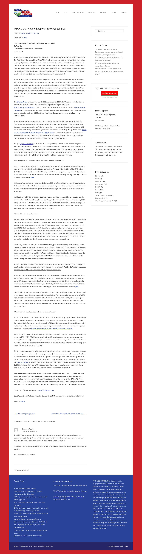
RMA (97, 192)
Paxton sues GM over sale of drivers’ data (28, 536)
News (65, 12)
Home (57, 12)
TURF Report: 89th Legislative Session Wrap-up (70, 491)
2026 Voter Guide (78, 12)
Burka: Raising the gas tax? (24, 414)
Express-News (22, 102)
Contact (123, 12)
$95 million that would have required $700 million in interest (51, 329)
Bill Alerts (98, 176)
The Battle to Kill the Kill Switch (106, 49)
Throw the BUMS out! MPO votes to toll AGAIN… (68, 414)
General (22, 401)
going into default (22, 362)
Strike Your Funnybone (103, 195)
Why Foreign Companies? (104, 201)
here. (25, 37)
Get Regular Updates (109, 93)
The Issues (91, 12)
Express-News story (26, 144)
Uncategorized (100, 198)
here (77, 286)
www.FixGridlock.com (46, 390)
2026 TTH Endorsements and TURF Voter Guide (70, 485)
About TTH (103, 12)
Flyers (97, 179)
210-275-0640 (100, 120)
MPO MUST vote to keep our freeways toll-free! (40, 28)
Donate (113, 12)
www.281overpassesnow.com (24, 107)
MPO (97, 187)
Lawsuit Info (99, 184)
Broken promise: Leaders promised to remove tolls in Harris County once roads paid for (109, 71)
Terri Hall (36, 33)
